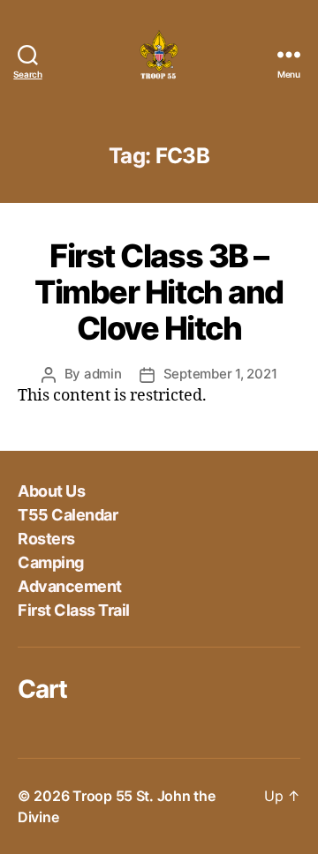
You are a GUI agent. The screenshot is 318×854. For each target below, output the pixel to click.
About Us (51, 491)
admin (103, 373)
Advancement (70, 586)
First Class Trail (74, 610)
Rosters (46, 538)
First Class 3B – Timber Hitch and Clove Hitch (158, 292)
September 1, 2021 (220, 373)
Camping (51, 562)
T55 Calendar (67, 515)
